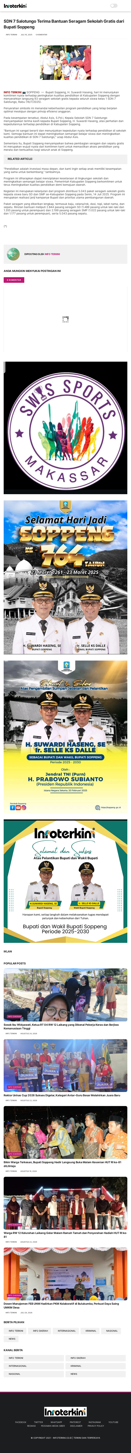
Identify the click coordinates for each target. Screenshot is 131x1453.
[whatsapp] (19, 237)
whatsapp (56, 1422)
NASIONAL (112, 1330)
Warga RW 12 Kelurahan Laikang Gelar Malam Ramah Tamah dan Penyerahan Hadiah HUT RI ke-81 (65, 1234)
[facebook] (6, 237)
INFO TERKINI (16, 1330)
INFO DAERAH (40, 1330)
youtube (113, 1422)
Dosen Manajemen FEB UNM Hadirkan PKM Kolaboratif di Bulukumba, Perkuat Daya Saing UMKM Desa (61, 1305)
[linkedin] (32, 237)
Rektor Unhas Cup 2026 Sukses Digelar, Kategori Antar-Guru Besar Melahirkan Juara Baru (62, 1095)
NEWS (12, 1338)
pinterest (75, 1422)
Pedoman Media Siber (53, 1426)
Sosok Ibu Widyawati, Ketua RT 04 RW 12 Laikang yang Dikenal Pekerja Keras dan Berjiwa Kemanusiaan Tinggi (61, 1026)
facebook (20, 1422)
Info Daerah (14, 1016)
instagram (95, 1422)
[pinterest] (25, 237)
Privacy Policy (96, 1426)
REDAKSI (31, 1426)
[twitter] (13, 237)
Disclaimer (76, 1426)
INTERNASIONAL (67, 1330)
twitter (38, 1422)
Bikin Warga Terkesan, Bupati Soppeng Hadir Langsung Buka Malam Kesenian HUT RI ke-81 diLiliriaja (62, 1164)
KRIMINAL (91, 1330)
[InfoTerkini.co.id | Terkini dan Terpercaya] (15, 7)
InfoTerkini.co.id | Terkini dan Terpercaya (76, 1438)
